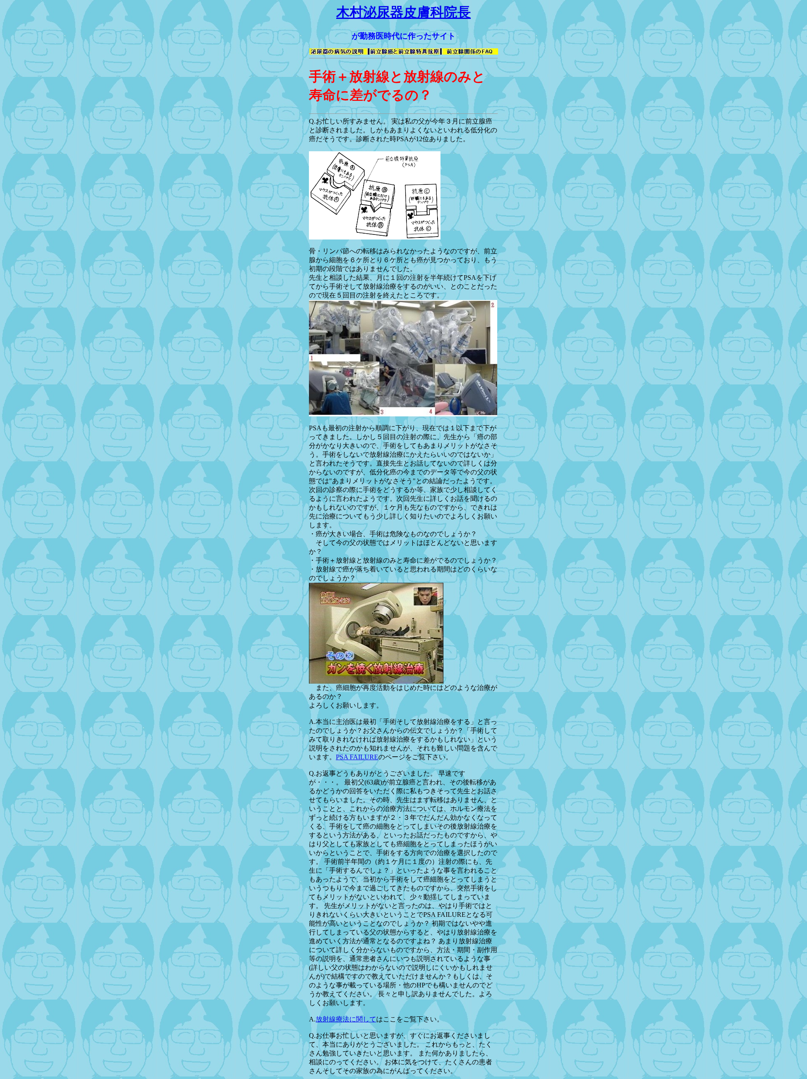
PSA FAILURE (357, 757)
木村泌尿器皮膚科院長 (403, 12)
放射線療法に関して (346, 1019)
